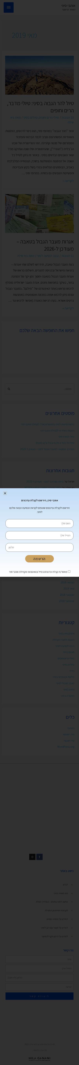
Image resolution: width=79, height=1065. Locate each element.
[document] (39, 532)
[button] (5, 493)
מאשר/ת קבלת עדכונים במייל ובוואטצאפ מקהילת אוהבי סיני (38, 571)
